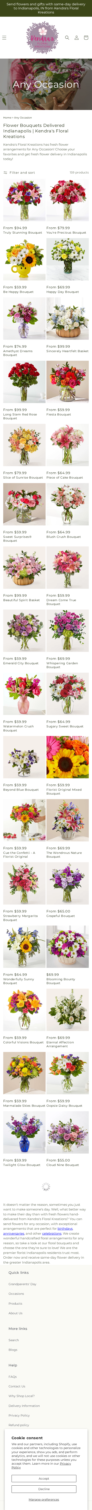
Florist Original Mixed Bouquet (64, 791)
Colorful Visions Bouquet (23, 1042)
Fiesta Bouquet (58, 414)
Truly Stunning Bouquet (22, 232)
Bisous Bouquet (59, 1224)
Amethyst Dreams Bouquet (18, 353)
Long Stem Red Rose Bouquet (20, 416)
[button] (67, 37)
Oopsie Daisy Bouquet (64, 1106)
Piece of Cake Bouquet (64, 477)
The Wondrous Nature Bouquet (64, 855)
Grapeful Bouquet (60, 916)
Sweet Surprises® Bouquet (17, 539)
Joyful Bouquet (15, 1287)
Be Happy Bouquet (18, 292)
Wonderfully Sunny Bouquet (18, 981)
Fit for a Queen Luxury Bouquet (64, 1349)
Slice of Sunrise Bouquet (23, 477)
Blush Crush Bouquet (63, 537)
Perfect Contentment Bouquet (20, 1226)
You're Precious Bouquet (66, 232)
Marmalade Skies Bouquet (24, 1106)
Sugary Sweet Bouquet (65, 726)
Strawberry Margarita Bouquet (20, 918)
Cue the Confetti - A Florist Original (19, 855)
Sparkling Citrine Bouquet (67, 1410)
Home (7, 117)
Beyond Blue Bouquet (21, 790)
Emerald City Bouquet (21, 663)
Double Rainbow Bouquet (24, 1347)
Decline (44, 1489)
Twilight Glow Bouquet (22, 1165)
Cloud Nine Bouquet (62, 1165)
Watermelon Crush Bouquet (18, 728)
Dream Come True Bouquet (61, 602)
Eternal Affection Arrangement (60, 1044)
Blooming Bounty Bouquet (60, 981)
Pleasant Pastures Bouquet (17, 1412)
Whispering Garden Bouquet (62, 665)
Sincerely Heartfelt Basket (67, 351)
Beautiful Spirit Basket (21, 600)
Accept (44, 1478)
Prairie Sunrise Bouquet (65, 1287)
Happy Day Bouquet (62, 292)
